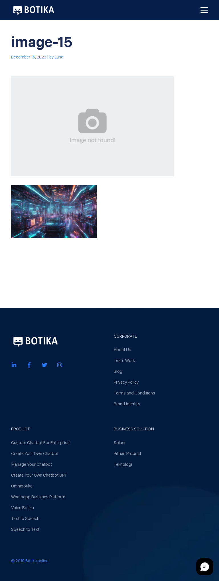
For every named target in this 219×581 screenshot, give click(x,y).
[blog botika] (33, 10)
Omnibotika (22, 486)
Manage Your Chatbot (31, 464)
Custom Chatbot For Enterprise (40, 442)
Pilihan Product (127, 453)
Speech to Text (25, 529)
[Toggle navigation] (204, 10)
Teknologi (123, 464)
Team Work (124, 360)
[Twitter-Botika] (44, 365)
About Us (122, 349)
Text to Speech (25, 518)
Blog (118, 371)
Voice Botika (22, 507)
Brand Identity (127, 403)
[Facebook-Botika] (29, 365)
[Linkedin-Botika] (14, 365)
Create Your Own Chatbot (34, 453)
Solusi (119, 442)
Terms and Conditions (134, 393)
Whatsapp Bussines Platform (38, 496)
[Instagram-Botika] (59, 365)
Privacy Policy (126, 382)
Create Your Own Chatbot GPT (39, 475)
